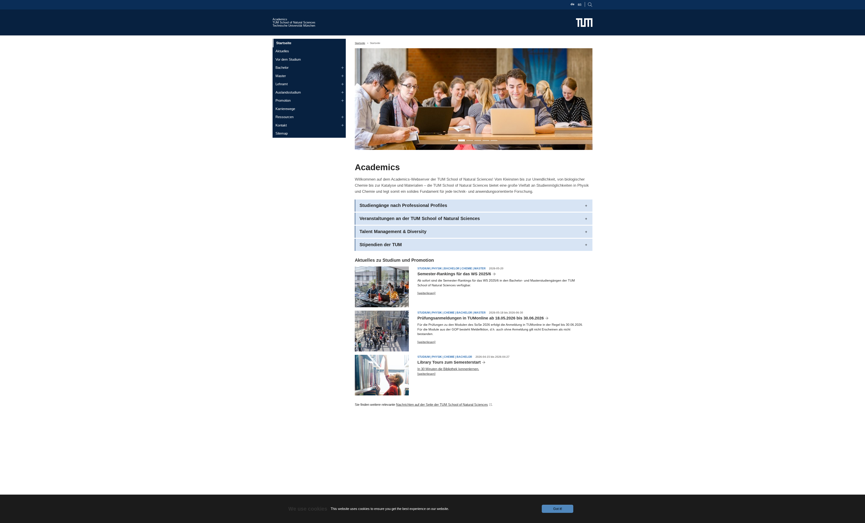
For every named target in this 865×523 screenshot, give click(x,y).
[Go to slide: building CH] (494, 140)
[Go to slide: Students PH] (461, 140)
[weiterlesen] (426, 293)
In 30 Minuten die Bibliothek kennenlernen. (448, 369)
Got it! (557, 509)
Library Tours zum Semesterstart (449, 362)
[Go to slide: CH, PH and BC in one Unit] (453, 140)
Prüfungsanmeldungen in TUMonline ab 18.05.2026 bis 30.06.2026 (480, 318)
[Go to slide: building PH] (486, 140)
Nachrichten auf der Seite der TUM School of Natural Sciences (442, 404)
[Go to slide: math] (477, 140)
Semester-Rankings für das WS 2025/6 (454, 274)
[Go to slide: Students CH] (469, 140)
